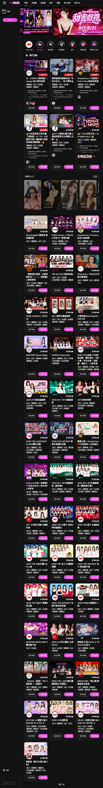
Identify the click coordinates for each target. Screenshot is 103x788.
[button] (60, 36)
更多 (95, 176)
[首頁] (14, 3)
